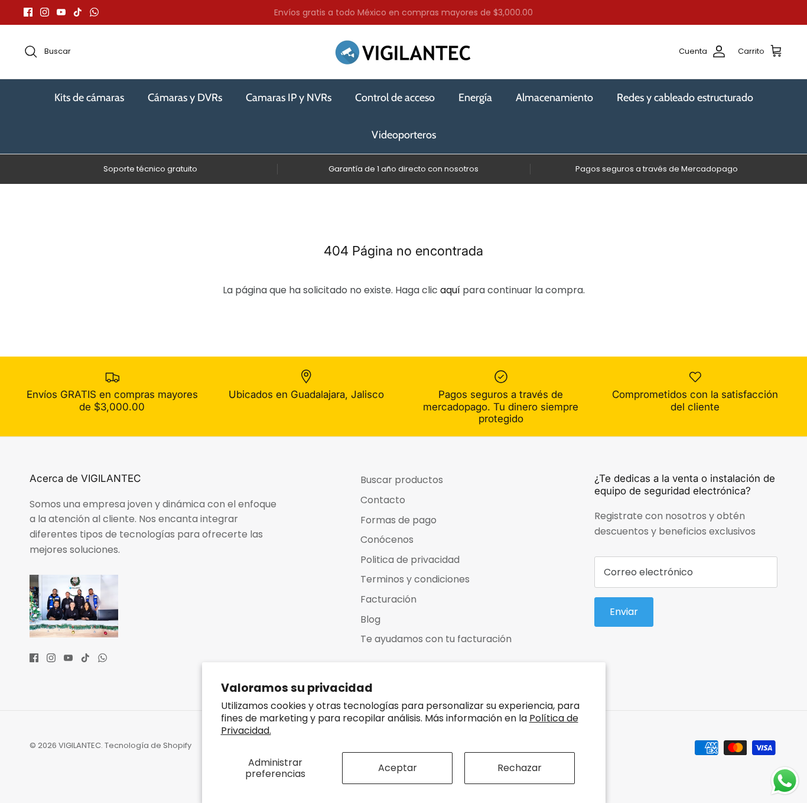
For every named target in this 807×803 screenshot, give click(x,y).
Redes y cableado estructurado (685, 97)
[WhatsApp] (94, 12)
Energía (475, 97)
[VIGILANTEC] (403, 52)
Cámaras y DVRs (185, 97)
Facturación (388, 599)
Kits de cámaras (89, 97)
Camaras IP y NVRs (288, 97)
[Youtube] (61, 12)
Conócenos (387, 539)
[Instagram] (44, 12)
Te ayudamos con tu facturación (436, 639)
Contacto (382, 500)
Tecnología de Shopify (148, 745)
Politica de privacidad (410, 559)
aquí (450, 290)
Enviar (624, 612)
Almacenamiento (554, 97)
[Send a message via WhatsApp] (785, 781)
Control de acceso (395, 97)
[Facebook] (28, 12)
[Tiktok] (77, 12)
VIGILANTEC (79, 745)
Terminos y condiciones (415, 579)
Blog (370, 619)
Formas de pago (398, 520)
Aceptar (397, 768)
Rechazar (519, 768)
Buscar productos (401, 480)
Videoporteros (404, 134)
